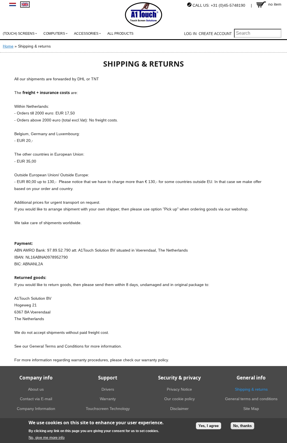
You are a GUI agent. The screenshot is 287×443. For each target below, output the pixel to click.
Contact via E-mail (36, 399)
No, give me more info (46, 437)
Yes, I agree (208, 426)
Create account (215, 34)
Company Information (36, 408)
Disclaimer (179, 408)
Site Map (251, 408)
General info (251, 377)
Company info (36, 377)
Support (107, 377)
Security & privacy (179, 377)
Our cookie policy (179, 399)
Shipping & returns (251, 389)
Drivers (107, 389)
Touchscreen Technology (108, 408)
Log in (190, 34)
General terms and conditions (251, 399)
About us (36, 389)
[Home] (144, 15)
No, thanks (242, 426)
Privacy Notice (179, 389)
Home (8, 46)
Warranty (108, 399)
